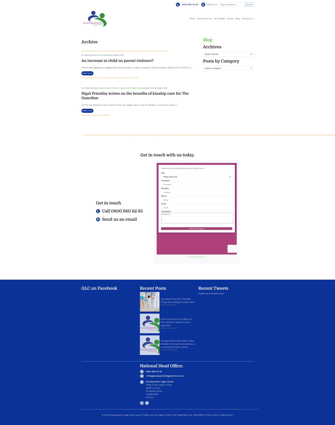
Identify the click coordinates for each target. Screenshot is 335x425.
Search (249, 5)
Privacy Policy (212, 415)
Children (114, 88)
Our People (219, 18)
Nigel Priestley (138, 88)
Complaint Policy (197, 257)
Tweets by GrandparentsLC (211, 293)
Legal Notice (226, 415)
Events (230, 18)
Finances (123, 88)
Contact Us (211, 4)
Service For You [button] (204, 18)
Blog (237, 18)
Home (192, 18)
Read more (87, 73)
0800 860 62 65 (190, 4)
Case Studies (105, 88)
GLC (101, 55)
